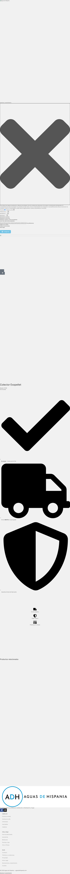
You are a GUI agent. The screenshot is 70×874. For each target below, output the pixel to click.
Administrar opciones (4, 216)
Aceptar (2, 223)
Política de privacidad (5, 226)
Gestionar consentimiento (5, 873)
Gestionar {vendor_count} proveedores (8, 219)
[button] (35, 154)
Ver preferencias (12, 223)
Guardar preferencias (21, 223)
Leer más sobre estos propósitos (7, 221)
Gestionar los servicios (5, 218)
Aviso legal (2, 227)
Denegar (6, 223)
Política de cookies (4, 224)
